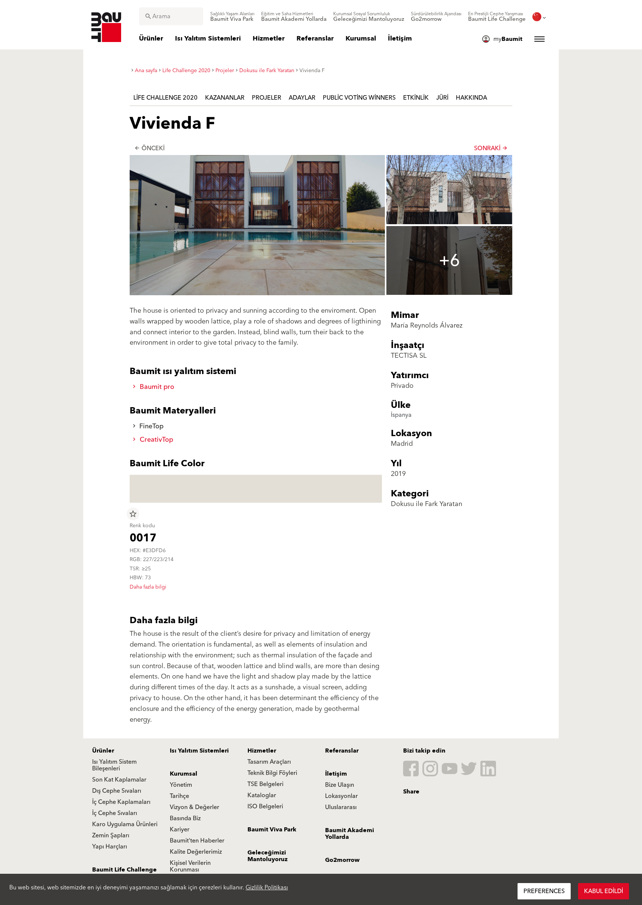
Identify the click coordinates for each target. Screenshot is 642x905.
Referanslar (342, 750)
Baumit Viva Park (271, 829)
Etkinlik (416, 98)
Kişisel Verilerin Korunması (190, 866)
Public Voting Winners (359, 98)
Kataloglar (261, 795)
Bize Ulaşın (339, 785)
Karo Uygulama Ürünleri (125, 824)
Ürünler (103, 750)
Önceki (149, 148)
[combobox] (171, 16)
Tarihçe (179, 796)
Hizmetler (261, 750)
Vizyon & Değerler (194, 807)
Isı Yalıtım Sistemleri (199, 750)
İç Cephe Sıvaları (114, 813)
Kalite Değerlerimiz (196, 852)
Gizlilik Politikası (267, 887)
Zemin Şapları (110, 835)
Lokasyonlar (341, 796)
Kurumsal (183, 774)
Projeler (266, 98)
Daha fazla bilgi (148, 587)
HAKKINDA (471, 98)
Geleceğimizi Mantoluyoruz (267, 855)
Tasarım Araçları (269, 762)
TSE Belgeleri (265, 784)
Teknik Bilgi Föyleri (272, 773)
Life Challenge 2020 (165, 98)
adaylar (302, 98)
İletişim (336, 774)
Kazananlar (224, 98)
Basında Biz (185, 818)
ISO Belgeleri (265, 806)
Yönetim (181, 785)
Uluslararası (341, 807)
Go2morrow (342, 860)
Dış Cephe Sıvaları (116, 791)
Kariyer (179, 829)
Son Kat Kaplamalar (119, 779)
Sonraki (491, 148)
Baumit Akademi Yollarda (349, 833)
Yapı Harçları (109, 846)
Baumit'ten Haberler (197, 840)
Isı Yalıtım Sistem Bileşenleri (114, 765)
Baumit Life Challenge (124, 869)
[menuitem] (232, 16)
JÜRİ (442, 98)
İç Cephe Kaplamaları (121, 802)
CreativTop (155, 439)
